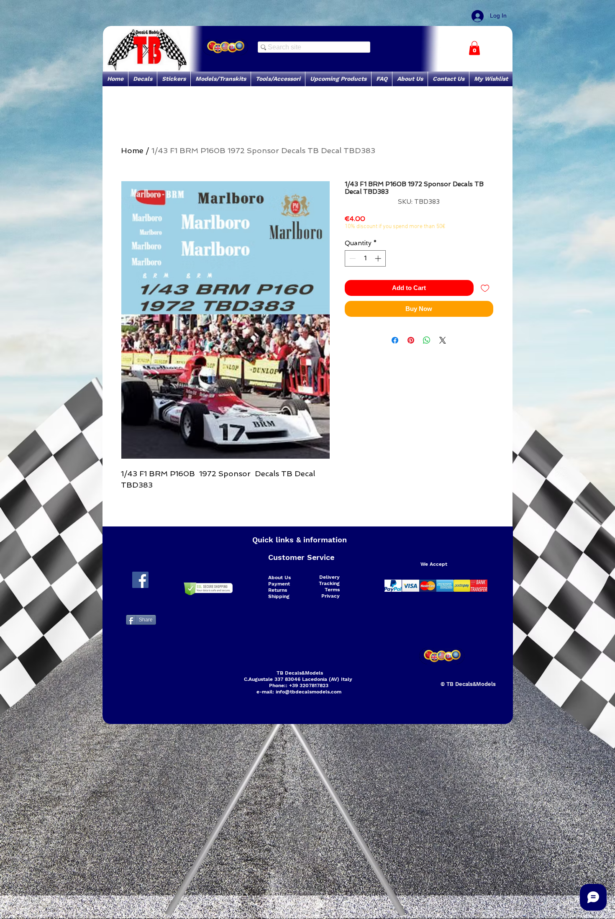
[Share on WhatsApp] (427, 340)
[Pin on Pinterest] (411, 340)
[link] (474, 48)
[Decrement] (351, 258)
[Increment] (378, 258)
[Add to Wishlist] (485, 288)
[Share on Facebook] (395, 340)
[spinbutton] (365, 258)
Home (132, 150)
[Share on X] (443, 340)
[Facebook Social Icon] (140, 580)
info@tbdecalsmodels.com (308, 692)
